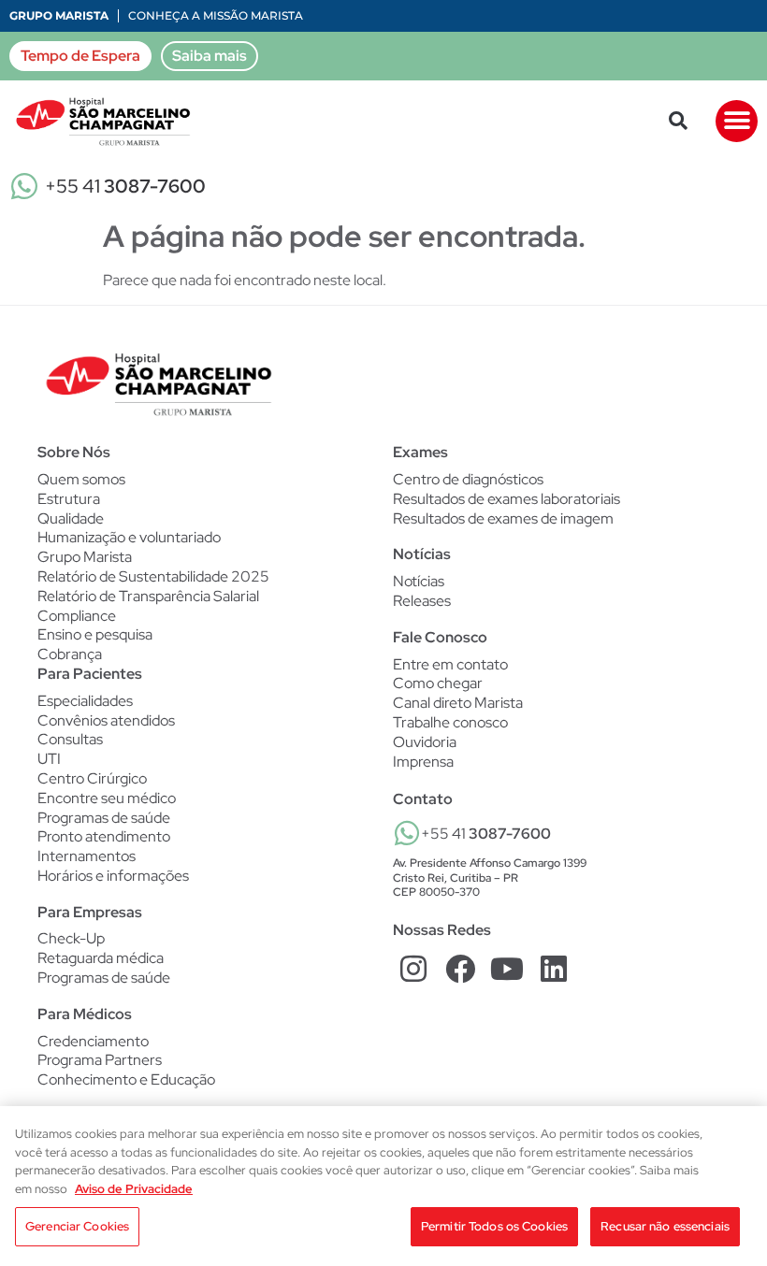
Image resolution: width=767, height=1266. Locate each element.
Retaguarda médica (100, 958)
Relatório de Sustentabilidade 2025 (153, 576)
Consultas (70, 739)
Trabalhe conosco (450, 722)
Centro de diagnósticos (468, 479)
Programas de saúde (103, 818)
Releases (422, 601)
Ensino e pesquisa (94, 634)
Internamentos (86, 856)
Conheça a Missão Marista (215, 15)
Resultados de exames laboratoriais (506, 499)
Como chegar (438, 683)
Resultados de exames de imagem (503, 519)
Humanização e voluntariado (129, 537)
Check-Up (71, 938)
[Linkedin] (553, 969)
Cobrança (69, 654)
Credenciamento (93, 1041)
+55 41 (125, 186)
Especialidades (85, 701)
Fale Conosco (440, 637)
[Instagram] (414, 969)
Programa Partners (99, 1060)
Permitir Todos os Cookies (494, 1226)
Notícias (418, 581)
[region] (383, 1186)
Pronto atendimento (103, 836)
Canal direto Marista (458, 702)
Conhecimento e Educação (126, 1080)
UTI (49, 759)
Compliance (76, 616)
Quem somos (81, 479)
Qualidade (70, 518)
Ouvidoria (424, 742)
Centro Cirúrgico (92, 779)
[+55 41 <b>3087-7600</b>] (407, 833)
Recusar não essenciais (665, 1226)
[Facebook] (461, 969)
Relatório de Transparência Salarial (148, 596)
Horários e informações (113, 876)
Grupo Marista (59, 15)
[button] (678, 120)
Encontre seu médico (106, 798)
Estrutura (68, 499)
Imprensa (423, 761)
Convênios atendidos (106, 721)
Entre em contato (450, 664)
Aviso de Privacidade (134, 1189)
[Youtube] (507, 969)
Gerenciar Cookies (77, 1226)
